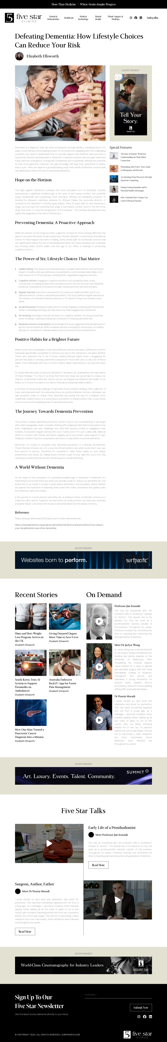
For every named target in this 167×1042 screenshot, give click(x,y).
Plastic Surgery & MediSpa (115, 18)
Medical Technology (83, 18)
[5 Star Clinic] (138, 1034)
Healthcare (69, 17)
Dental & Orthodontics (53, 18)
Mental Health (98, 18)
